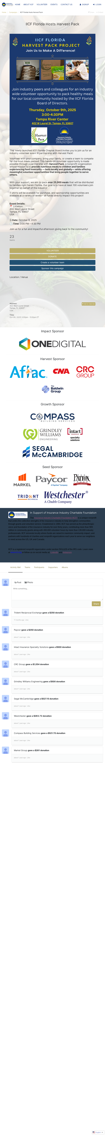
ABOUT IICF (28, 4)
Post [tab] (19, 582)
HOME (17, 4)
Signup (85, 4)
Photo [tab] (30, 582)
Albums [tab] (65, 567)
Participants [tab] (39, 567)
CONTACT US (66, 4)
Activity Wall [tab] (15, 567)
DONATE (52, 256)
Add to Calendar (89, 304)
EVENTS (54, 4)
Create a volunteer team (52, 262)
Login (98, 4)
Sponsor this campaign (52, 268)
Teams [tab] (27, 567)
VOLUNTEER (42, 4)
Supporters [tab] (53, 567)
